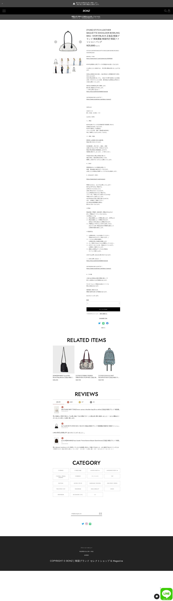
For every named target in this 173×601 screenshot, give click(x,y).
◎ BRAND (60, 470)
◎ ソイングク (95, 476)
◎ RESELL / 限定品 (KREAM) (60, 476)
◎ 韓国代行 (78, 476)
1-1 (95, 494)
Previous (55, 41)
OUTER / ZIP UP (78, 483)
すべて (58, 402)
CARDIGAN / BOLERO (95, 483)
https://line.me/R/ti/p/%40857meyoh (97, 91)
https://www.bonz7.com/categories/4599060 (99, 58)
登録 (100, 514)
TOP (112, 476)
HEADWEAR (78, 488)
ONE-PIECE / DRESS (112, 483)
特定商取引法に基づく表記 (86, 551)
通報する (103, 327)
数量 (87, 300)
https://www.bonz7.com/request (95, 179)
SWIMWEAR (61, 494)
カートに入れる (103, 309)
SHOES (112, 488)
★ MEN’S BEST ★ (95, 470)
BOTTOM (60, 483)
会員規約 (86, 555)
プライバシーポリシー (86, 547)
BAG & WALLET (95, 488)
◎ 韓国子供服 (78, 470)
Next (80, 41)
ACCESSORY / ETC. (78, 494)
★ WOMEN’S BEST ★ (112, 470)
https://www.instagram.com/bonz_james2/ (98, 99)
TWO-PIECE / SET (60, 488)
